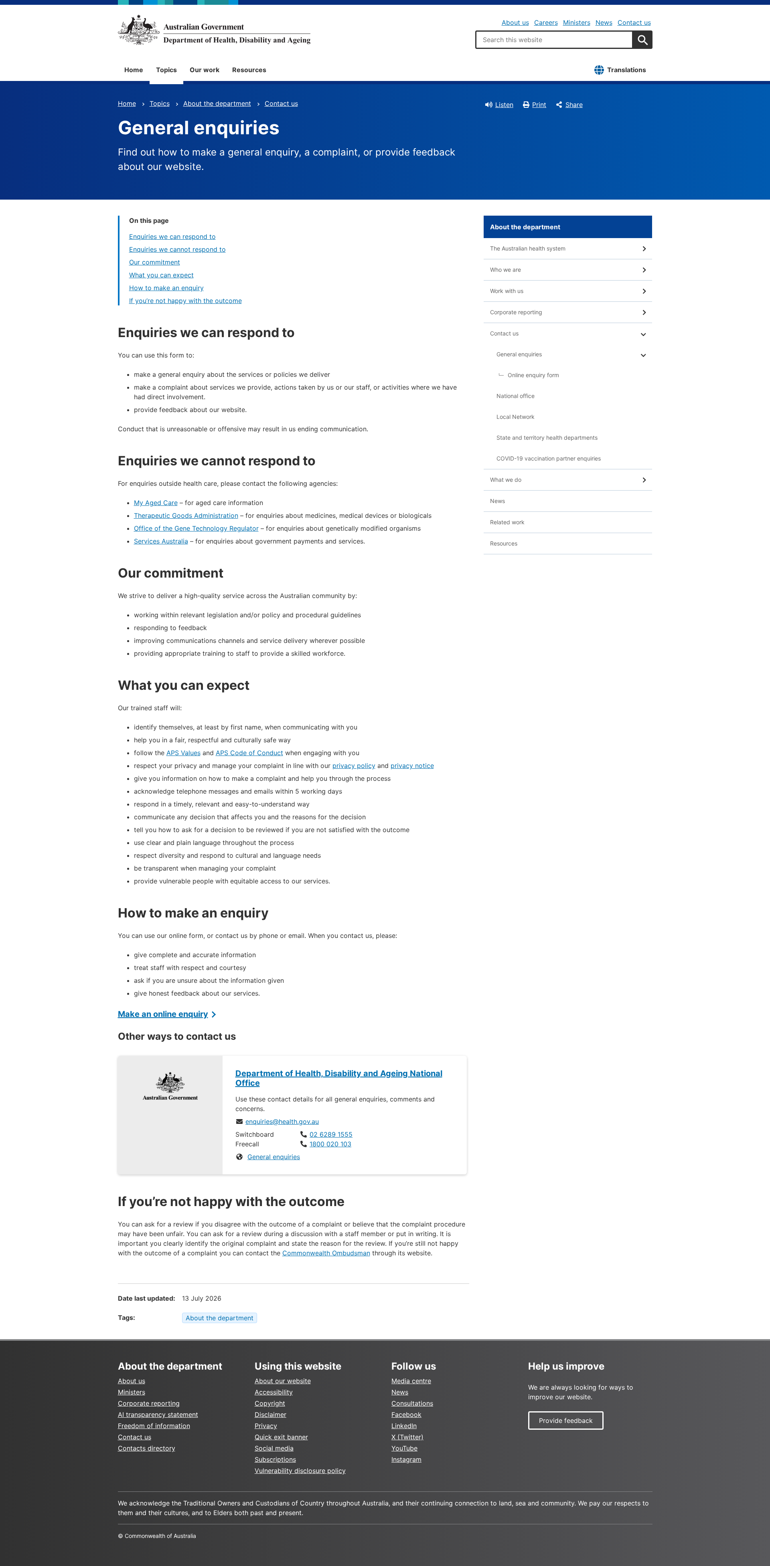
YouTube (404, 1448)
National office (515, 395)
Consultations (412, 1403)
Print (539, 105)
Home (133, 70)
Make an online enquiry (163, 1014)
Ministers (576, 22)
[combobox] (554, 39)
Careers (546, 22)
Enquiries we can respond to (172, 236)
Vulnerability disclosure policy (300, 1471)
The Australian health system (527, 248)
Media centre (411, 1381)
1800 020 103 (330, 1144)
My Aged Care (156, 503)
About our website (283, 1381)
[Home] (214, 29)
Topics (166, 70)
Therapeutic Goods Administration (186, 515)
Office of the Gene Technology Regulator (196, 528)
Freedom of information (154, 1426)
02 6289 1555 (331, 1134)
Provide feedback (566, 1420)
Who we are (505, 269)
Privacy (266, 1426)
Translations (626, 70)
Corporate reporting (516, 312)
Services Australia (161, 541)
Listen (504, 105)
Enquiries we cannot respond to (177, 249)
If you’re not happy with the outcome (185, 301)
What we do (505, 479)
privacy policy (353, 766)
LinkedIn (404, 1426)
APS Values (183, 753)
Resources (249, 70)
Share (574, 105)
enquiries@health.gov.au (282, 1121)
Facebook (406, 1414)
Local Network (515, 416)
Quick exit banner (281, 1437)
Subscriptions (275, 1459)
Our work (204, 70)
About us (515, 22)
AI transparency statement (158, 1414)
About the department (217, 103)
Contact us (634, 22)
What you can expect (161, 275)
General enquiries (273, 1157)
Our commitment (154, 262)
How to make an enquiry (166, 288)
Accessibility (274, 1392)
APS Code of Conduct (249, 753)
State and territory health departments (547, 437)
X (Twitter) (407, 1437)
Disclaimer (270, 1414)
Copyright (270, 1403)
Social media (274, 1448)
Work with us (506, 290)
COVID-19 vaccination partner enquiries (548, 458)
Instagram (406, 1459)
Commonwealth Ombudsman (326, 1253)
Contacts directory (146, 1448)
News (604, 22)
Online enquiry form (533, 375)
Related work (507, 522)
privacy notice (412, 766)
